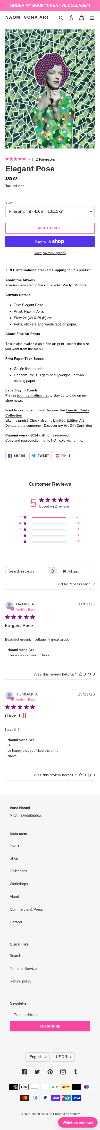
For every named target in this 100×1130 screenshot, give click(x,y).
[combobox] (76, 584)
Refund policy (20, 981)
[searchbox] (26, 571)
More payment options (50, 253)
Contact (16, 922)
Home (14, 845)
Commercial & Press (26, 909)
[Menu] (92, 17)
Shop (14, 858)
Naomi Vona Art (27, 17)
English (35, 1057)
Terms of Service (23, 968)
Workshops (19, 884)
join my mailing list (33, 395)
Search (15, 956)
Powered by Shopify (66, 1114)
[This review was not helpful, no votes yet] (89, 674)
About (14, 896)
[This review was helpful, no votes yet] (80, 674)
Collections (18, 871)
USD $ (61, 1057)
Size (8, 202)
